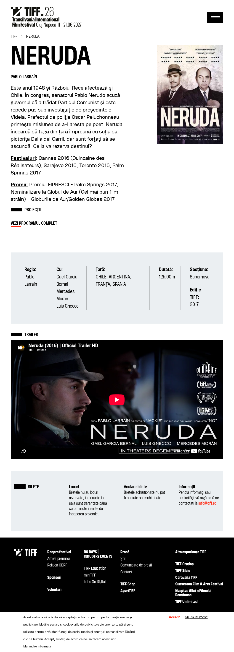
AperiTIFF (127, 591)
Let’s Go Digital (95, 582)
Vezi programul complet (34, 223)
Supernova (200, 277)
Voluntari (54, 590)
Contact (126, 572)
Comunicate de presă (136, 565)
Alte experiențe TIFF (190, 552)
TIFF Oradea (184, 564)
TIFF (14, 36)
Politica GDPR (57, 565)
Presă (124, 552)
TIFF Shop (128, 584)
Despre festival (59, 552)
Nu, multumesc (196, 617)
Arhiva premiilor (58, 559)
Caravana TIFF (186, 577)
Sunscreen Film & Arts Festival (199, 584)
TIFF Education (95, 568)
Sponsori (54, 577)
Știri (123, 559)
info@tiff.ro (207, 503)
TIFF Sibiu (182, 571)
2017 (194, 304)
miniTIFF (90, 575)
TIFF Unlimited (186, 602)
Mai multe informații (37, 646)
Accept (174, 617)
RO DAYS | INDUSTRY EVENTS (98, 554)
